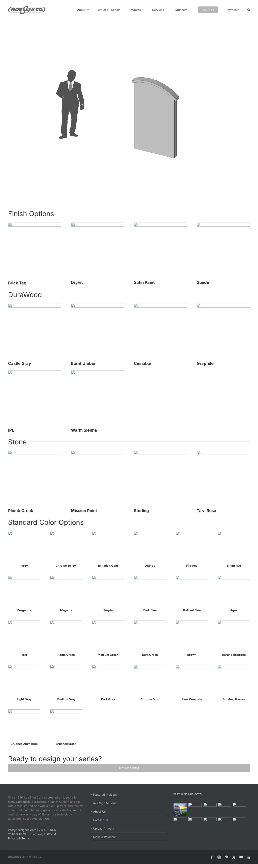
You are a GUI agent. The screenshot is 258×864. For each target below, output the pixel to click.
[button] (248, 9)
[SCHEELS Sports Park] (180, 809)
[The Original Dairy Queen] (195, 809)
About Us (99, 811)
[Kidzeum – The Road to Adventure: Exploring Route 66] (210, 824)
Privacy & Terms (19, 838)
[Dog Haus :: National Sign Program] (195, 824)
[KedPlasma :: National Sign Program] (180, 824)
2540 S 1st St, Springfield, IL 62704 (32, 834)
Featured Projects (105, 794)
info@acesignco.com (22, 830)
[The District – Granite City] (224, 809)
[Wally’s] (210, 809)
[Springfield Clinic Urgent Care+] (224, 824)
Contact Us (100, 820)
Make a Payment (104, 837)
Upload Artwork (103, 828)
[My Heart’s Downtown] (239, 809)
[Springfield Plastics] (239, 824)
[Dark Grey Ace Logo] (26, 7)
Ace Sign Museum (105, 803)
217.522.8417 (47, 830)
